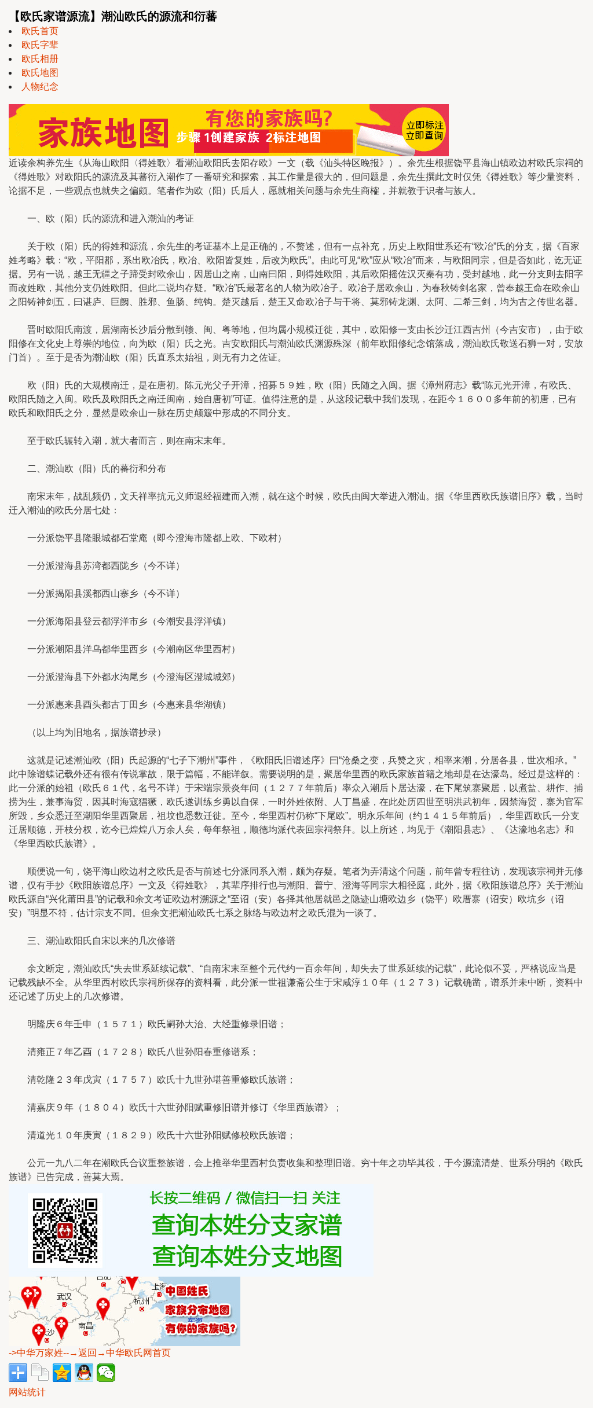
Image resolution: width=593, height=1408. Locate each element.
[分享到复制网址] (40, 1372)
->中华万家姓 (36, 1353)
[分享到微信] (106, 1372)
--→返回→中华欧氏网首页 (117, 1353)
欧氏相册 (39, 59)
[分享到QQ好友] (84, 1372)
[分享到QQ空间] (62, 1372)
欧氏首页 (39, 31)
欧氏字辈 (39, 45)
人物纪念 (39, 86)
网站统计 (27, 1392)
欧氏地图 (39, 73)
